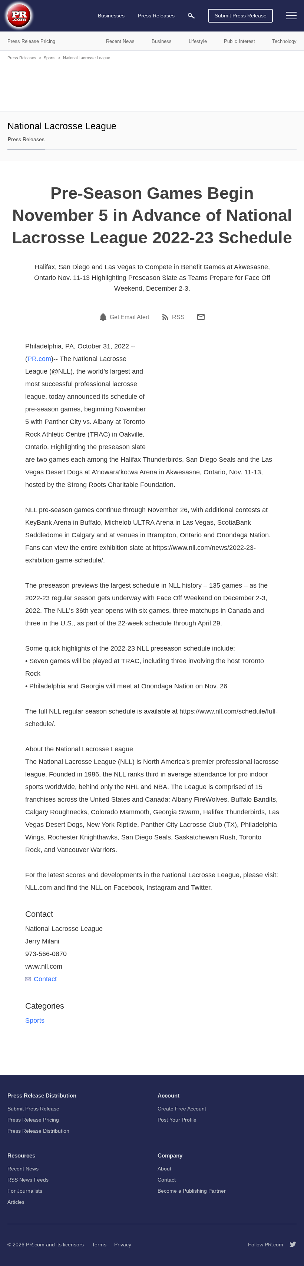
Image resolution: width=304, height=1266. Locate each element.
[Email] (200, 317)
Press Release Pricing (33, 1120)
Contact (45, 979)
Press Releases (21, 58)
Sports (50, 58)
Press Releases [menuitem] (156, 16)
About (164, 1169)
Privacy (122, 1244)
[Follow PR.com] (290, 1244)
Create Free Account (182, 1109)
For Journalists (24, 1191)
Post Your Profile (177, 1120)
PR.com (39, 359)
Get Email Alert (129, 317)
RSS (178, 317)
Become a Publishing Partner (192, 1191)
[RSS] (166, 317)
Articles (15, 1202)
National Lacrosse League (86, 58)
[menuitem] (191, 16)
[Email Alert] (104, 317)
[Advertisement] (152, 85)
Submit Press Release (241, 16)
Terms (99, 1244)
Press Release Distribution (38, 1131)
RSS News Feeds (28, 1180)
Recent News (23, 1169)
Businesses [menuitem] (111, 16)
